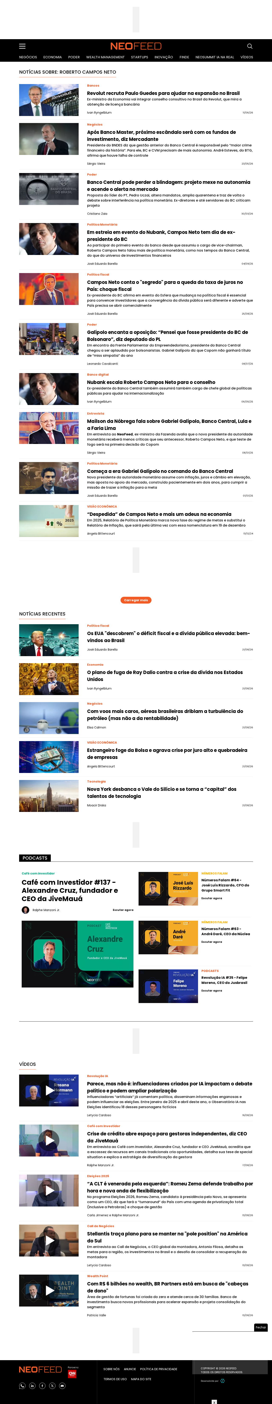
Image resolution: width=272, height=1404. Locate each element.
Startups (139, 57)
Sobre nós (111, 1369)
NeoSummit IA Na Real (215, 57)
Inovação (163, 57)
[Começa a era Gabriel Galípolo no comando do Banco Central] (49, 478)
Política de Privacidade (158, 1369)
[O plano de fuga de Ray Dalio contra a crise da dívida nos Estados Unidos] (49, 679)
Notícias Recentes (42, 614)
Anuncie (130, 1369)
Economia (52, 57)
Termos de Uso (115, 1379)
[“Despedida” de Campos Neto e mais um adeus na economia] (49, 521)
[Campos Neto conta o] (49, 289)
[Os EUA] (49, 640)
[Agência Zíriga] (223, 1380)
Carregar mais (136, 600)
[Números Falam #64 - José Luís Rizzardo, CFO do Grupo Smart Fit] (168, 889)
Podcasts (35, 858)
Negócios (28, 57)
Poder (74, 57)
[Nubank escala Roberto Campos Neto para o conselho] (49, 389)
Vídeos (247, 57)
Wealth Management (105, 57)
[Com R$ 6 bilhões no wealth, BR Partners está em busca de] (49, 1291)
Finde (184, 57)
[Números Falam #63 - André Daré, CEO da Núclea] (168, 937)
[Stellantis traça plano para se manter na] (49, 1241)
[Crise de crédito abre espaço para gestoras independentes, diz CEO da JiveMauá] (49, 1140)
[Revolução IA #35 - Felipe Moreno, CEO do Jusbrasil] (168, 986)
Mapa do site (141, 1379)
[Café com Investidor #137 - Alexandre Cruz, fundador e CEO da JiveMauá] (78, 954)
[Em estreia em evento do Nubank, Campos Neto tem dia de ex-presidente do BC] (49, 239)
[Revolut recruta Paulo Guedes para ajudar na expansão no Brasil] (49, 100)
